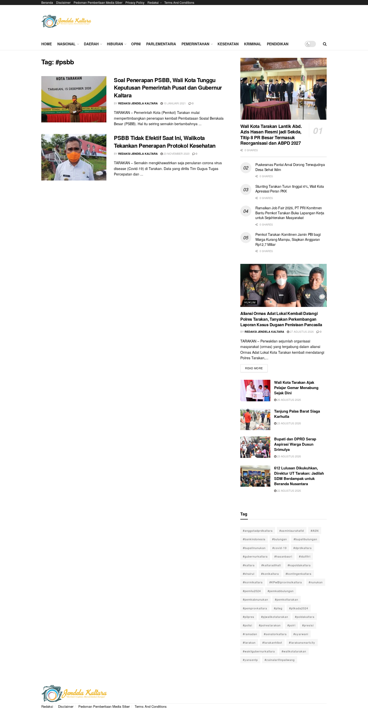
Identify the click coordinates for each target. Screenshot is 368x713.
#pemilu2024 (252, 591)
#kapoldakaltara (299, 565)
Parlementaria (161, 43)
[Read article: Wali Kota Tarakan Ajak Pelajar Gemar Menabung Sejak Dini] (255, 390)
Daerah (91, 43)
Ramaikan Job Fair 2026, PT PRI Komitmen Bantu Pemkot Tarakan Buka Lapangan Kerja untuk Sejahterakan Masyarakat (289, 212)
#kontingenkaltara (298, 574)
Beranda (47, 2)
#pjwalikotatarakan (274, 617)
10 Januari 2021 (174, 103)
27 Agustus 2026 (301, 331)
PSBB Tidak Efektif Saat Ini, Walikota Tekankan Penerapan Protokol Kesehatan (165, 141)
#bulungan (279, 539)
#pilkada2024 (298, 608)
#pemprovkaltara (255, 608)
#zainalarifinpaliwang (280, 660)
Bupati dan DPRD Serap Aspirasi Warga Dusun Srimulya (295, 444)
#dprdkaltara (302, 548)
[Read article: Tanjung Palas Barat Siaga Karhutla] (255, 419)
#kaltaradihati (271, 565)
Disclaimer (63, 2)
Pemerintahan (195, 43)
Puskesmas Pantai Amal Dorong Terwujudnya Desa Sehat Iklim (290, 167)
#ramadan (250, 634)
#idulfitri (304, 556)
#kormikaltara (253, 582)
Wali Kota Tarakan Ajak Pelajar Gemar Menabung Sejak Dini (296, 388)
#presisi (308, 625)
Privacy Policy (134, 2)
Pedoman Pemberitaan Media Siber (98, 2)
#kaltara (249, 565)
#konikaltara (270, 574)
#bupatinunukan (254, 548)
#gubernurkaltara (255, 556)
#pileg (278, 608)
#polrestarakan (270, 625)
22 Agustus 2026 (288, 490)
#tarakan (249, 642)
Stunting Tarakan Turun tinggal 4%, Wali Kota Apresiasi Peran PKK (289, 189)
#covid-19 (279, 548)
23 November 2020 (176, 153)
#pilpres (248, 617)
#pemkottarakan (286, 599)
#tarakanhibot (272, 642)
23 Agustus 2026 (288, 423)
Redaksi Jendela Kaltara (138, 103)
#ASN (315, 530)
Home (46, 43)
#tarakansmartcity (302, 642)
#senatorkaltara (275, 634)
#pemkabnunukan (255, 599)
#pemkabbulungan (281, 591)
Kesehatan (228, 43)
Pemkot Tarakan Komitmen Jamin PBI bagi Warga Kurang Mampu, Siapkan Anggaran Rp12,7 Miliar (287, 239)
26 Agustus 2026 (288, 400)
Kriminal (252, 43)
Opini (136, 43)
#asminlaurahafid (291, 530)
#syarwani (300, 634)
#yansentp (250, 660)
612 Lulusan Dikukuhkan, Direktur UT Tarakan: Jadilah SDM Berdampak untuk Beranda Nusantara (299, 475)
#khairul (248, 574)
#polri (291, 625)
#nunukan (316, 582)
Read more (256, 367)
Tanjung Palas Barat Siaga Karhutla (297, 413)
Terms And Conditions (179, 2)
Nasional (66, 43)
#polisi (247, 625)
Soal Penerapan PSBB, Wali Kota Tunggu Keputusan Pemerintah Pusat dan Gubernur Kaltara (168, 87)
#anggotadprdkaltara (258, 530)
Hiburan (115, 43)
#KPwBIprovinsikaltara (285, 582)
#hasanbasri (283, 556)
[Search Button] (325, 44)
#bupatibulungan (305, 539)
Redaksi (153, 2)
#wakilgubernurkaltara (259, 651)
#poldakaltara (304, 617)
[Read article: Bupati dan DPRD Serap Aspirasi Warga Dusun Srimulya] (255, 447)
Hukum (250, 302)
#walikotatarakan (294, 651)
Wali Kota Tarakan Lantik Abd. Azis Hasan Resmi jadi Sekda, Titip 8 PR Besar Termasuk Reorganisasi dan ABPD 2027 (271, 134)
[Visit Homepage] (66, 21)
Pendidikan (277, 43)
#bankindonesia (254, 539)
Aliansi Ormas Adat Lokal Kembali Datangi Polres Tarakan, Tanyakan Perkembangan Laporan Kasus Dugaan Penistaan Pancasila (281, 318)
